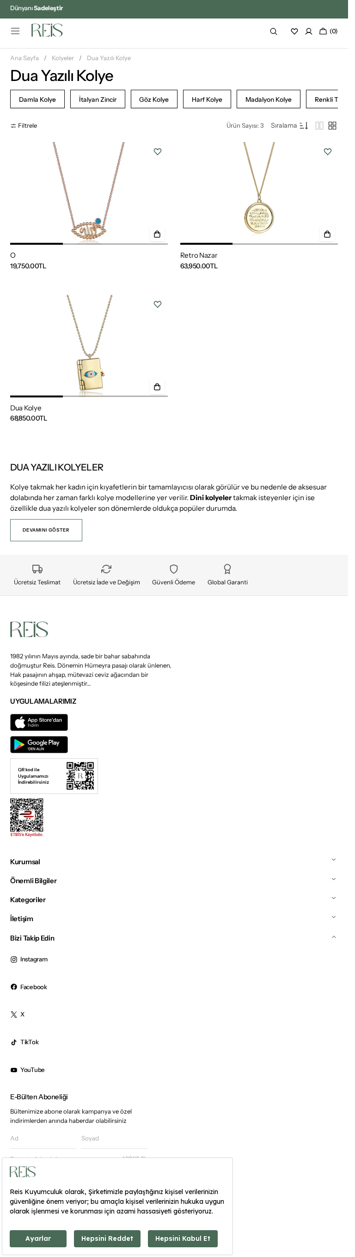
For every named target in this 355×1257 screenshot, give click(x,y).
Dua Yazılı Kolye (109, 58)
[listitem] (37, 99)
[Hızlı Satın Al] (157, 234)
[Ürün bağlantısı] (89, 193)
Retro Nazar (199, 255)
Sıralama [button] (284, 125)
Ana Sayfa (24, 58)
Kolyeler (63, 58)
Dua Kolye (25, 407)
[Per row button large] (319, 125)
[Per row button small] (332, 125)
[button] (15, 31)
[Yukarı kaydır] (333, 1221)
